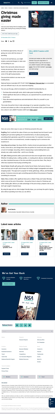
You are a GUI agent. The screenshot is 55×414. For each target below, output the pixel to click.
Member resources (23, 359)
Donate (39, 361)
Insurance (4, 349)
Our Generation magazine (25, 356)
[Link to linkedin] (11, 41)
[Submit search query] (51, 331)
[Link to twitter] (8, 41)
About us (39, 359)
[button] (51, 2)
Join (49, 67)
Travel (3, 354)
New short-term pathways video (25, 246)
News (6, 8)
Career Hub (4, 356)
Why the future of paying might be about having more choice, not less (45, 248)
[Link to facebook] (6, 41)
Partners (39, 351)
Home (2, 8)
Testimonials (40, 354)
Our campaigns (40, 342)
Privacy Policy (5, 371)
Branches (21, 351)
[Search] (18, 2)
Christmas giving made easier (20, 8)
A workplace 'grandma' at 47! (7, 246)
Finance (10, 8)
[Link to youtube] (29, 325)
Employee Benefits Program (8, 359)
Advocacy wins (40, 339)
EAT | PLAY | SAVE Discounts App (10, 33)
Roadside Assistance (6, 351)
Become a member (8, 283)
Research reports (23, 339)
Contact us (39, 349)
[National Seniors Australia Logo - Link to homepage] (8, 2)
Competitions (22, 354)
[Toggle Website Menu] (12, 2)
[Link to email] (13, 41)
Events (38, 356)
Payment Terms (5, 368)
